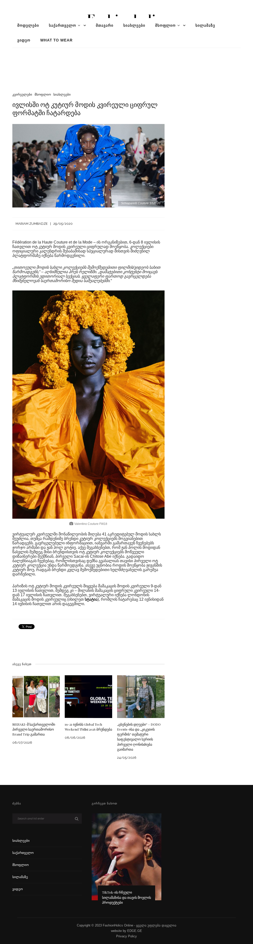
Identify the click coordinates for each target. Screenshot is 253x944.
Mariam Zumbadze (32, 224)
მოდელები (28, 25)
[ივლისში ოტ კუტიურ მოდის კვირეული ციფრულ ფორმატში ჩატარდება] (88, 165)
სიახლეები (134, 25)
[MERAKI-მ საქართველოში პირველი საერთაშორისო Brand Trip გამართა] (36, 696)
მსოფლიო (165, 25)
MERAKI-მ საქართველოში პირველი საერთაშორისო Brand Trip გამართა (33, 729)
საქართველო (62, 25)
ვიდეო (23, 40)
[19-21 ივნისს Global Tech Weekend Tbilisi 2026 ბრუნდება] (88, 696)
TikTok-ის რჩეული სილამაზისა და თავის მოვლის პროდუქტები (126, 897)
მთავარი (104, 25)
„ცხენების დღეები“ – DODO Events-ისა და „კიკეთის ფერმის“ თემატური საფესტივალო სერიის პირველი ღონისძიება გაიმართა (139, 736)
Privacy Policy (126, 936)
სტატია (91, 599)
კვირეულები (22, 94)
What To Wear (56, 40)
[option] (126, 861)
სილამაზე (205, 25)
